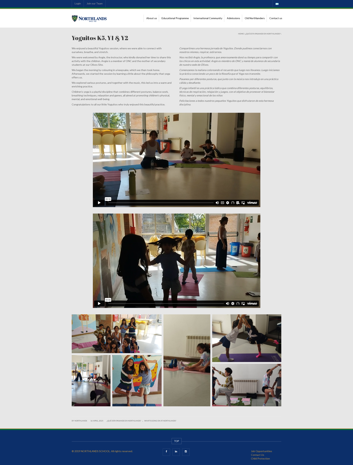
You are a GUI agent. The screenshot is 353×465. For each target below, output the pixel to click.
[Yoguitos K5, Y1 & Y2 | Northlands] (89, 18)
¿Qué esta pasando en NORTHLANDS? (262, 34)
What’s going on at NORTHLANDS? (160, 421)
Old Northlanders (255, 18)
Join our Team (95, 3)
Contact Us (257, 454)
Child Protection (260, 458)
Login (78, 3)
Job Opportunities (261, 451)
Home (241, 34)
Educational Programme (175, 18)
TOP (176, 441)
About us (151, 18)
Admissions (233, 18)
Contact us (275, 18)
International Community (207, 18)
